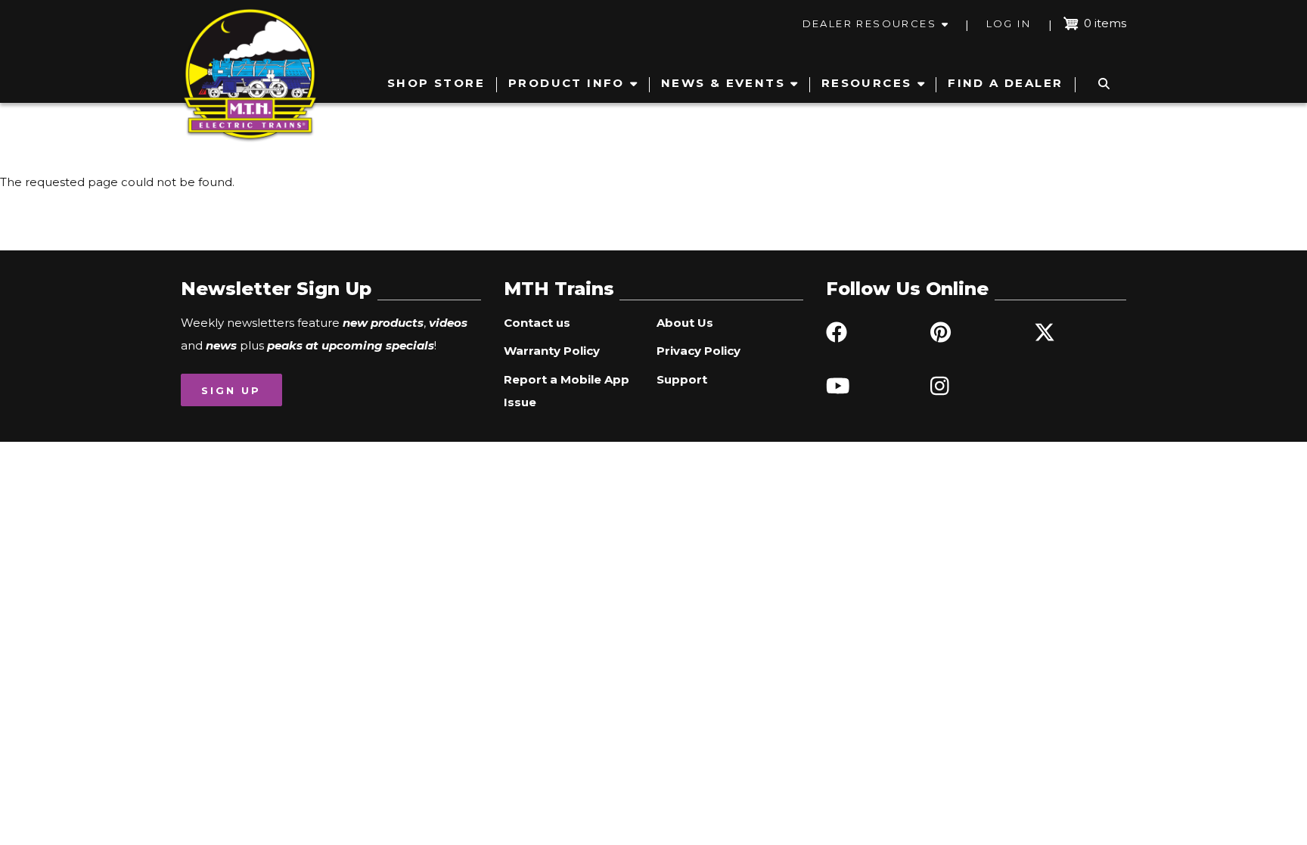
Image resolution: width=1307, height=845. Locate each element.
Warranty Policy (552, 350)
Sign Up (231, 390)
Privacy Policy (698, 350)
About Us (685, 322)
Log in (1008, 23)
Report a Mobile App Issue (566, 390)
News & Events (723, 83)
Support (682, 379)
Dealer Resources (869, 23)
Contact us (537, 322)
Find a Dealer (1005, 83)
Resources (866, 83)
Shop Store (436, 83)
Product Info (566, 83)
